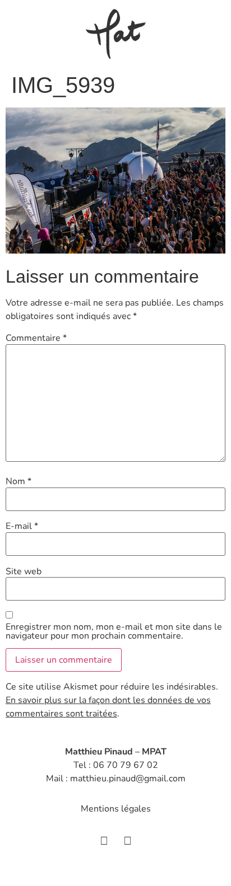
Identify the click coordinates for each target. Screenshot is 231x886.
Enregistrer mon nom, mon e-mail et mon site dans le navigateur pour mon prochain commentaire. (114, 631)
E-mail (22, 526)
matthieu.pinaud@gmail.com (128, 778)
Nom (18, 481)
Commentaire (36, 338)
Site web (23, 571)
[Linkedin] (127, 841)
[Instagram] (103, 841)
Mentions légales (116, 809)
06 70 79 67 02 (125, 765)
